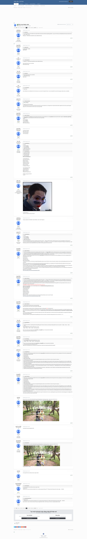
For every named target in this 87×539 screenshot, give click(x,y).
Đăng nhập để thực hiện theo (62, 24)
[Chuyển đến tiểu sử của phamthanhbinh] (18, 489)
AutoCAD (15, 5)
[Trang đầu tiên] (14, 27)
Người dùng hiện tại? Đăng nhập (63, 1)
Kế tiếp (35, 27)
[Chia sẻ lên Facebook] (15, 527)
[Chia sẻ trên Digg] (18, 527)
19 (23, 27)
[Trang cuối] (37, 27)
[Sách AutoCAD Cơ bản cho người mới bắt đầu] (14, 43)
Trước (16, 27)
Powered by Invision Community (43, 537)
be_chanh (19, 25)
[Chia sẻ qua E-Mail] (24, 527)
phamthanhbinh (18, 483)
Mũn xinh (18, 180)
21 (26, 27)
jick (18, 57)
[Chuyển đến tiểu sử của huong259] (18, 254)
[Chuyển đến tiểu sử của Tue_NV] (18, 76)
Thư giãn (29, 25)
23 (29, 27)
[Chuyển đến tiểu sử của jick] (18, 63)
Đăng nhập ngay (58, 518)
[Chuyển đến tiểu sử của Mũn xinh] (18, 186)
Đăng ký (71, 1)
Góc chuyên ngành (36, 5)
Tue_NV (18, 71)
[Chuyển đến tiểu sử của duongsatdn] (18, 446)
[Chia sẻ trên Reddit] (21, 527)
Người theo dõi (69, 24)
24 (31, 27)
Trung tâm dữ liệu (42, 5)
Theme (42, 535)
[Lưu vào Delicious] (20, 527)
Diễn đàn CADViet (19, 1)
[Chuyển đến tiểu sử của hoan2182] (18, 50)
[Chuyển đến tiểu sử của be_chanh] (15, 25)
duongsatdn (18, 440)
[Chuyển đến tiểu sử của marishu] (18, 402)
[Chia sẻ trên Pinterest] (25, 527)
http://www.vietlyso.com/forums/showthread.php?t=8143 (31, 270)
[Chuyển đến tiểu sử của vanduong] (18, 35)
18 (21, 27)
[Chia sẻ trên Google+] (17, 527)
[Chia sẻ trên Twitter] (14, 527)
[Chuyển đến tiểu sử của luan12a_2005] (18, 431)
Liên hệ (45, 535)
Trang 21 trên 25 (41, 27)
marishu (18, 397)
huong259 (18, 248)
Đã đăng (26, 30)
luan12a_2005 (18, 426)
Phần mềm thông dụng (21, 5)
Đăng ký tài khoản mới (29, 518)
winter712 (18, 99)
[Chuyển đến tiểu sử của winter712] (18, 104)
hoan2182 (18, 45)
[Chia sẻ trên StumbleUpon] (23, 527)
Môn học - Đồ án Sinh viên (29, 5)
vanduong (18, 30)
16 (18, 27)
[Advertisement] (43, 15)
